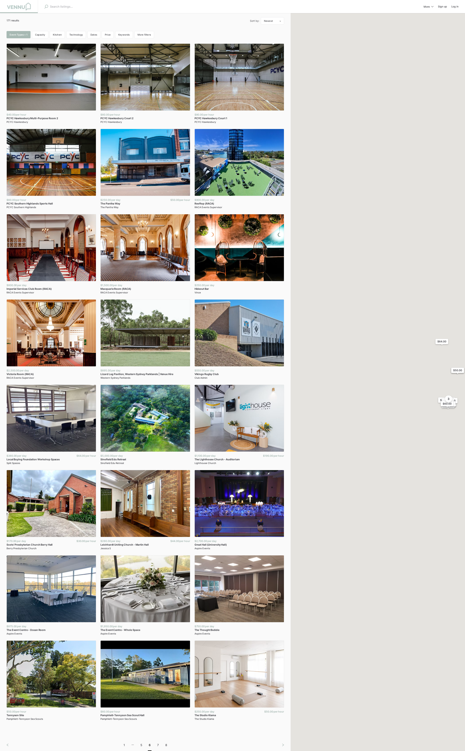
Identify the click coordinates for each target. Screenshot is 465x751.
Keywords (124, 34)
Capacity (40, 34)
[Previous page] (11, 745)
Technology (76, 34)
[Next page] (280, 745)
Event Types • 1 (18, 34)
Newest (268, 20)
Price (108, 34)
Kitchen (57, 34)
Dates (93, 34)
